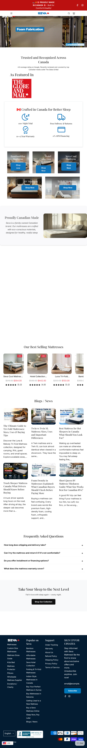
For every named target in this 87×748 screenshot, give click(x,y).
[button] (7, 370)
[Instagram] (82, 5)
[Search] (68, 13)
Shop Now (43, 169)
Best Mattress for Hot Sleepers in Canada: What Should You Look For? (70, 433)
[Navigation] (11, 13)
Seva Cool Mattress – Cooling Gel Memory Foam (13, 376)
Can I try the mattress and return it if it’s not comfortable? (43, 553)
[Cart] (73, 13)
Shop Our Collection (43, 602)
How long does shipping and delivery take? (43, 545)
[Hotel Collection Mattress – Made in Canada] (37, 364)
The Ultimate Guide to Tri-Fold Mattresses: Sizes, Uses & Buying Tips (14, 430)
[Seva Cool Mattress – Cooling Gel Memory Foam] (13, 364)
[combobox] (7, 743)
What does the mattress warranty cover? (43, 568)
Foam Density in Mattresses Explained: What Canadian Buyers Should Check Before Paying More (43, 487)
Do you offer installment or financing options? (43, 560)
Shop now (18, 166)
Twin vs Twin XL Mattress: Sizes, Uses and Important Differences (41, 433)
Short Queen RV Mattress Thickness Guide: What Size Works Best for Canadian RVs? (71, 485)
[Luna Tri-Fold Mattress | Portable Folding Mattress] (61, 364)
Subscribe (72, 691)
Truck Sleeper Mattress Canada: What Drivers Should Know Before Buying (15, 487)
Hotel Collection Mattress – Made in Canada (37, 376)
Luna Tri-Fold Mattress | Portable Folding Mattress (61, 376)
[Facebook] (77, 5)
